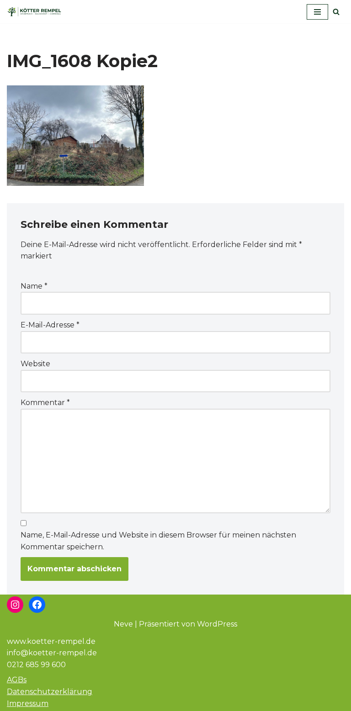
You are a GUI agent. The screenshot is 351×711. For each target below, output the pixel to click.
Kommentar (45, 402)
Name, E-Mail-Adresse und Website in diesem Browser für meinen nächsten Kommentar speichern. (158, 541)
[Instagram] (15, 604)
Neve (123, 624)
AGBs (17, 679)
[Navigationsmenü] (317, 12)
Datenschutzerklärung (49, 691)
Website (35, 363)
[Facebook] (37, 604)
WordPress (217, 624)
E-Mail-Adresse (50, 325)
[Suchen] (336, 11)
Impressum (27, 703)
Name (34, 286)
